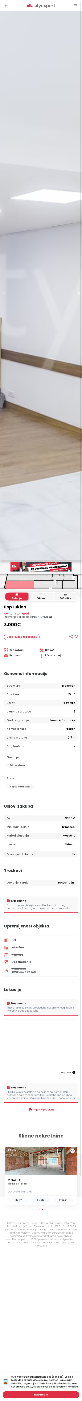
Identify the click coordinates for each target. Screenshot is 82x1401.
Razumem (41, 1394)
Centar (9, 613)
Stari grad (22, 613)
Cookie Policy (45, 1383)
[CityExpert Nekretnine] (41, 6)
